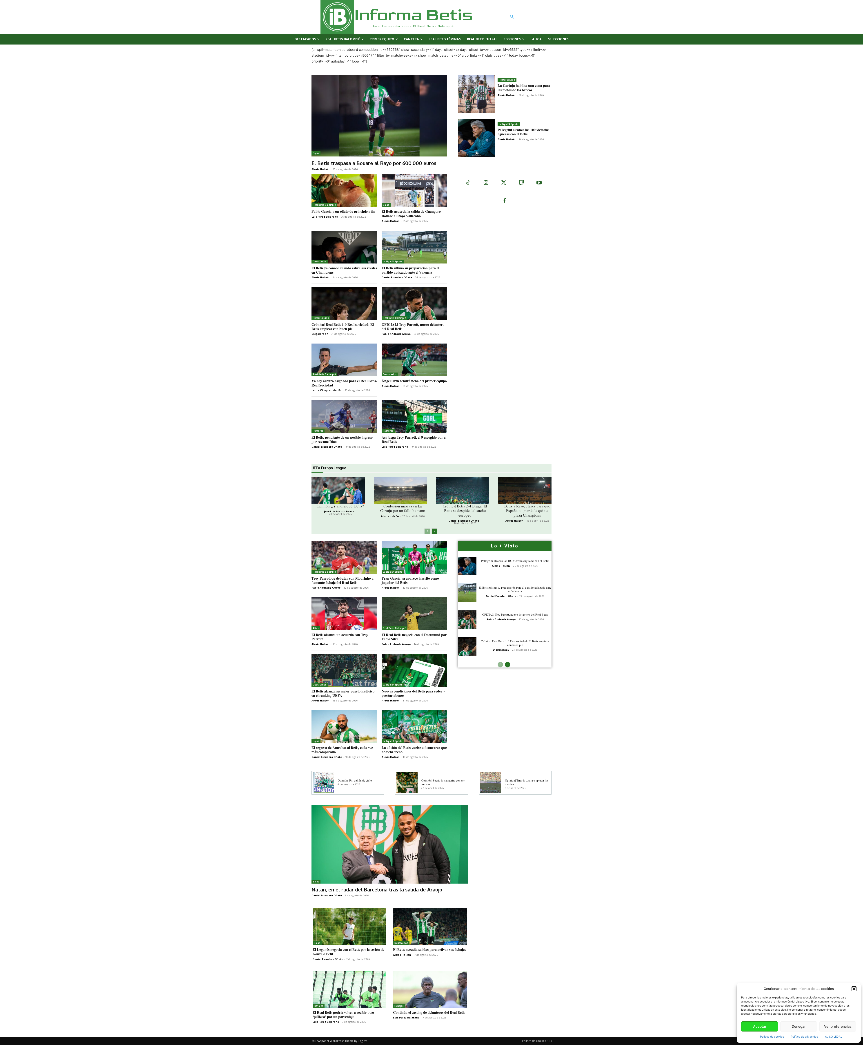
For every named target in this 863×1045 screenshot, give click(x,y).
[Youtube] (539, 183)
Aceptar (759, 1026)
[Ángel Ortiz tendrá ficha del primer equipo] (414, 360)
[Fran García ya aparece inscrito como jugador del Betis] (414, 557)
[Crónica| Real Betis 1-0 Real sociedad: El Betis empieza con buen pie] (344, 303)
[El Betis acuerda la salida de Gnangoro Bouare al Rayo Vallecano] (414, 190)
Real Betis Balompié (324, 204)
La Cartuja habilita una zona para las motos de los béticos (524, 87)
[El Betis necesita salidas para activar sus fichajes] (430, 926)
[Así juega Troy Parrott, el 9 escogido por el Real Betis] (414, 416)
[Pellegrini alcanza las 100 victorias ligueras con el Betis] (476, 138)
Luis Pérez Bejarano (324, 216)
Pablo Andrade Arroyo (396, 333)
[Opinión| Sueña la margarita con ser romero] (407, 782)
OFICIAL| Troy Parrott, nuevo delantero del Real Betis (413, 326)
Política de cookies (772, 1036)
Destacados (320, 261)
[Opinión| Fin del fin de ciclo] (323, 782)
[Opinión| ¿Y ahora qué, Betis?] (338, 490)
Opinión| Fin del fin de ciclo (355, 780)
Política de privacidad (804, 1036)
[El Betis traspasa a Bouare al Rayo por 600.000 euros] (379, 115)
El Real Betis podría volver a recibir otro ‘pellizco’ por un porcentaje (343, 1014)
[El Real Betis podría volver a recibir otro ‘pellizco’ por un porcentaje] (349, 989)
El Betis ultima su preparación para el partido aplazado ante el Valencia (410, 270)
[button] (854, 989)
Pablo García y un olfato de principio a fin (343, 211)
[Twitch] (521, 183)
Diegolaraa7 (319, 333)
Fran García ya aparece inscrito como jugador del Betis (410, 580)
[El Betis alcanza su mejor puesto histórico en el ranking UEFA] (344, 670)
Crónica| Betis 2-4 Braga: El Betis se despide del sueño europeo (465, 510)
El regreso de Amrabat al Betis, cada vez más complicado (342, 749)
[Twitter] (503, 183)
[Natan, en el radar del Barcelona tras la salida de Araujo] (389, 844)
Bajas (316, 153)
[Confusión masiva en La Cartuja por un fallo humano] (400, 490)
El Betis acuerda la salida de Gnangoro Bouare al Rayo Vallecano (411, 213)
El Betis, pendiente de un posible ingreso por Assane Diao (342, 439)
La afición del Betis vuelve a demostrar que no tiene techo (414, 749)
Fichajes (318, 1005)
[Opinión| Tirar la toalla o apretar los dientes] (490, 782)
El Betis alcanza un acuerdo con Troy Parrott (339, 636)
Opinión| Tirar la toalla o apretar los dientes (526, 782)
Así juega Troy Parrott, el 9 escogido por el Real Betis (414, 439)
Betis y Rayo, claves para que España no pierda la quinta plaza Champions (527, 510)
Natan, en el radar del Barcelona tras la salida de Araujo (376, 889)
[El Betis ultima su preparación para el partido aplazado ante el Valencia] (414, 247)
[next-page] (434, 531)
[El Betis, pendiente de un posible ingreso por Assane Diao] (344, 416)
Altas (316, 628)
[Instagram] (486, 183)
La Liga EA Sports (508, 124)
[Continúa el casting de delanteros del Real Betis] (430, 989)
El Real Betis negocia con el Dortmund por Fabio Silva (414, 636)
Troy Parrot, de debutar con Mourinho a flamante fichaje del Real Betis (342, 580)
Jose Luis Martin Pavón (339, 511)
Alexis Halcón (320, 169)
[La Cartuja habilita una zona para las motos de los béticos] (476, 94)
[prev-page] (427, 531)
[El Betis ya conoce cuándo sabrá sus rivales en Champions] (344, 247)
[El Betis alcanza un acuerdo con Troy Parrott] (344, 613)
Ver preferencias (838, 1026)
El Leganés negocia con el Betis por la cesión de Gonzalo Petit (348, 951)
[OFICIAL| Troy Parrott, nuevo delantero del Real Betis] (414, 303)
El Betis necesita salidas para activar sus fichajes (429, 949)
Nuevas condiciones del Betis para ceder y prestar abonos (413, 693)
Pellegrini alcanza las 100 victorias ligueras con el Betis (523, 131)
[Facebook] (504, 201)
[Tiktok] (468, 183)
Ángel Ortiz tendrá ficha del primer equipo (414, 380)
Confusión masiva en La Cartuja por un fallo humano (402, 508)
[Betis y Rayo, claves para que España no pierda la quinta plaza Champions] (525, 490)
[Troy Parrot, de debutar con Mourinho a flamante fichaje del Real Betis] (344, 557)
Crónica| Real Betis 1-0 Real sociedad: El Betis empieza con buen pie (342, 326)
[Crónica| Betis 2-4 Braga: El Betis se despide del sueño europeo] (462, 490)
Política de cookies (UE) (537, 1041)
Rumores (318, 430)
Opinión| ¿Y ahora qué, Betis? (340, 506)
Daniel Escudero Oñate (397, 277)
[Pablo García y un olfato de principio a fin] (344, 190)
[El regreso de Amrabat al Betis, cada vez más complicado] (344, 726)
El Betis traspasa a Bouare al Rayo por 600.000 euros (373, 163)
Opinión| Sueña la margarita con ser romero (443, 782)
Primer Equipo (507, 79)
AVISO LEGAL (833, 1036)
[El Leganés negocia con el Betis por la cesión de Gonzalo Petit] (349, 926)
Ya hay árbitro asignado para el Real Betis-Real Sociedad (344, 383)
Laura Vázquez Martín (326, 390)
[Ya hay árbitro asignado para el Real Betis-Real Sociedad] (344, 360)
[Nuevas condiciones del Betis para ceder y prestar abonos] (414, 670)
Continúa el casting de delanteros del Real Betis (429, 1012)
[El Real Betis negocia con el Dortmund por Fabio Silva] (414, 613)
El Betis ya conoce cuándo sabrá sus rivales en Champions (344, 270)
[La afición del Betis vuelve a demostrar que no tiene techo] (414, 726)
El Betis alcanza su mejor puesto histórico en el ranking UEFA (342, 693)
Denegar (799, 1026)
